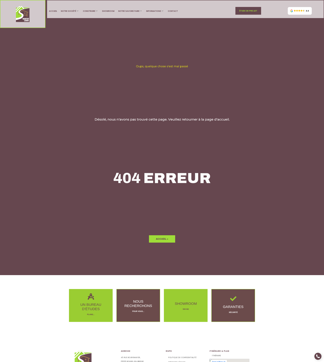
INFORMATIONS (153, 11)
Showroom (108, 11)
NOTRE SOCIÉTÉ (68, 11)
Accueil (53, 11)
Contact (173, 11)
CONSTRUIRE (89, 11)
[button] (300, 11)
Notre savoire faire (128, 11)
